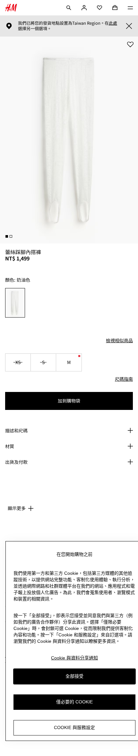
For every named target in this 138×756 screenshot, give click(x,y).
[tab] (6, 236)
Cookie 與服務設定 (74, 727)
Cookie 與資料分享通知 (74, 657)
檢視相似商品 (119, 340)
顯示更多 (17, 508)
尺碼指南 (124, 379)
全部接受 (74, 676)
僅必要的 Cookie (74, 701)
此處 (113, 23)
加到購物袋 (69, 400)
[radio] (15, 302)
